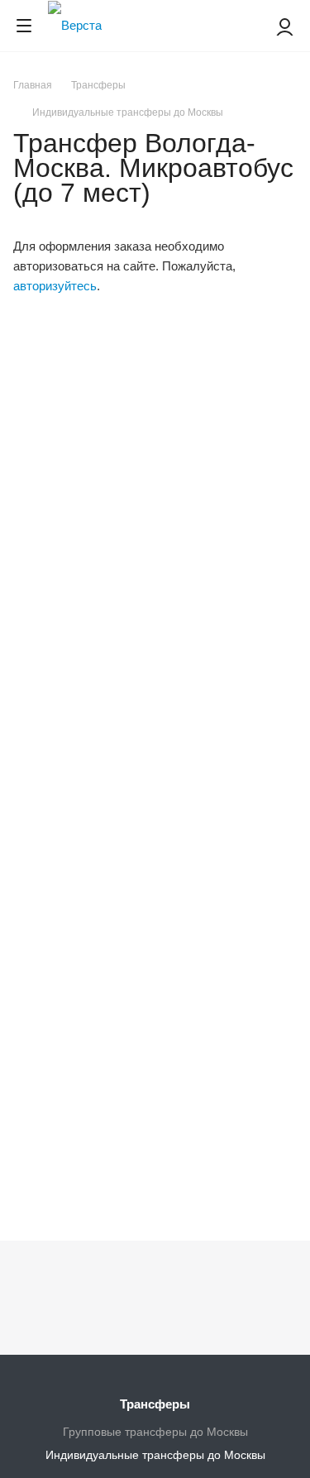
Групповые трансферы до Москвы (155, 1431)
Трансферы (155, 1404)
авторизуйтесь (55, 286)
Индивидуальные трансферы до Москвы (155, 1454)
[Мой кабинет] (284, 26)
